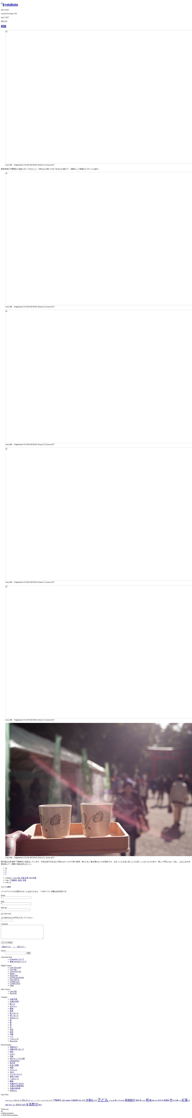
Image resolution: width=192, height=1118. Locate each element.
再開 (11, 1068)
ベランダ (43, 1100)
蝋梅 (11, 1081)
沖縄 (11, 1034)
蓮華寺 (13, 1105)
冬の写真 (32, 878)
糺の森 (175, 1100)
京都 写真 (24, 878)
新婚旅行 (130, 1100)
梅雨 (153, 1100)
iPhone (12, 974)
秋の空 (12, 1063)
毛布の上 (13, 1090)
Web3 (12, 1072)
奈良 (95, 1100)
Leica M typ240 (15, 968)
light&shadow (15, 1061)
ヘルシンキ (14, 1039)
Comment (4, 924)
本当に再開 (14, 1065)
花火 (10, 1105)
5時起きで (14, 1047)
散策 (11, 1052)
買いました (14, 1015)
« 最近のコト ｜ (9, 947)
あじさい (11, 1100)
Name (3, 895)
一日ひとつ (14, 1079)
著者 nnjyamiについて (18, 962)
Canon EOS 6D (15, 972)
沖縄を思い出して (17, 1049)
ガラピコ (13, 1070)
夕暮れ (90, 1100)
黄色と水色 (14, 1076)
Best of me (13, 1041)
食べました (14, 1013)
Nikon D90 (14, 976)
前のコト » (21, 947)
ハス (35, 1100)
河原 (159, 1100)
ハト (38, 1100)
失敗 (11, 1056)
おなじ (12, 1054)
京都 (63, 1100)
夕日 (83, 1100)
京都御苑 (74, 1100)
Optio (12, 985)
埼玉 (11, 1029)
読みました (14, 1018)
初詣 (20, 880)
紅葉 (185, 1100)
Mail (2, 901)
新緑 (137, 1100)
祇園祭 (166, 1100)
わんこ (32, 1100)
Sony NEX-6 (14, 979)
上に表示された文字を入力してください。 (18, 918)
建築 (122, 1100)
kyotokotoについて (17, 959)
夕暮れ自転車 (15, 1088)
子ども (102, 1100)
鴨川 (40, 1105)
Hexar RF (13, 993)
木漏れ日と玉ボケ (17, 1083)
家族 (11, 1011)
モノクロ (49, 1100)
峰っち (12, 1004)
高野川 (33, 1104)
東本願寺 (143, 1100)
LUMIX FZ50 (15, 983)
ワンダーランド (16, 1074)
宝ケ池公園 (111, 1100)
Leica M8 (16, 878)
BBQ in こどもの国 (17, 1059)
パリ (11, 1036)
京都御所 (67, 1100)
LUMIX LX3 (14, 981)
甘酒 (24, 880)
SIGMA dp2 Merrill (17, 977)
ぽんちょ (13, 1006)
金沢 (11, 1032)
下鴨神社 (13, 880)
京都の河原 (14, 1001)
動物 (11, 1008)
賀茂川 (19, 1105)
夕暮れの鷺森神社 (17, 1086)
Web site (4, 908)
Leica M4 (13, 991)
